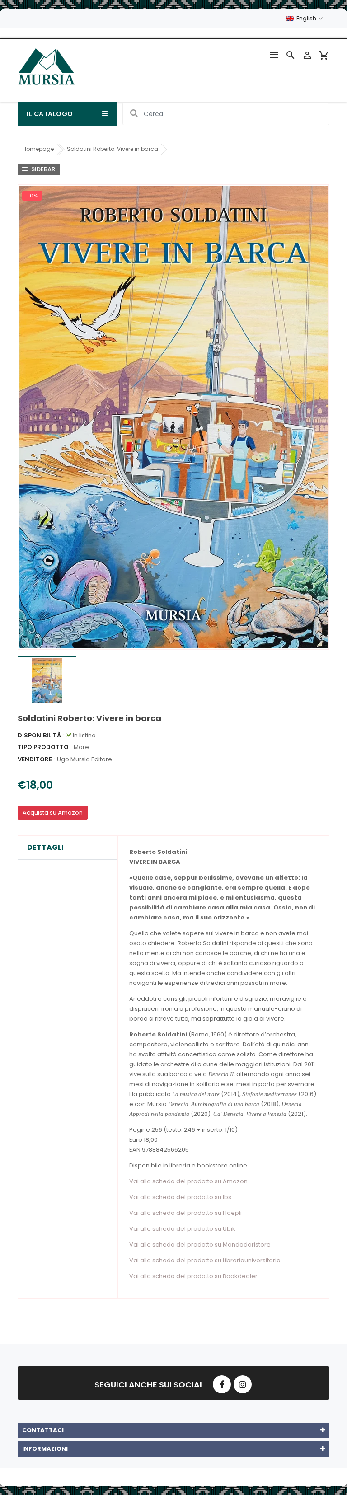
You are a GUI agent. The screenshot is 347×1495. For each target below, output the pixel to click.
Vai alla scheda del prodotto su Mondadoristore (200, 1244)
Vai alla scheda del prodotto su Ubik (182, 1228)
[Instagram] (243, 1384)
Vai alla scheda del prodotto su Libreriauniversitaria (205, 1260)
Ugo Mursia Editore (84, 759)
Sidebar (42, 169)
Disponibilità (39, 735)
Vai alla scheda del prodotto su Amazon (188, 1181)
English (307, 18)
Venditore (35, 759)
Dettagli (45, 848)
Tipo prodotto (43, 747)
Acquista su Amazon (53, 812)
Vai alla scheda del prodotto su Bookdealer (193, 1276)
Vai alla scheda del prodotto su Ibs (180, 1197)
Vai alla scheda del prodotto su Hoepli (185, 1213)
